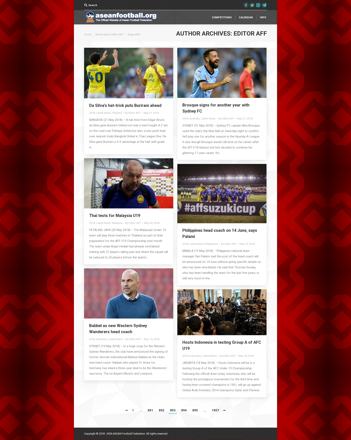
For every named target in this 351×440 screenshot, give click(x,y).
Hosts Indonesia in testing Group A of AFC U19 (221, 345)
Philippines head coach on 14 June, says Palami (219, 233)
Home (87, 34)
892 (161, 410)
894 (184, 410)
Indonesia (195, 355)
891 (150, 410)
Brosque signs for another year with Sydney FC (215, 108)
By (133, 112)
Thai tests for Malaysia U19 (114, 215)
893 (173, 410)
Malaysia (117, 222)
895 (195, 410)
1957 (215, 410)
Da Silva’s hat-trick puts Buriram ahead (125, 105)
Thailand (117, 112)
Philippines (211, 243)
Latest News (103, 112)
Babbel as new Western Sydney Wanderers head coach (118, 328)
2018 (92, 112)
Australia (194, 118)
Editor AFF (250, 33)
